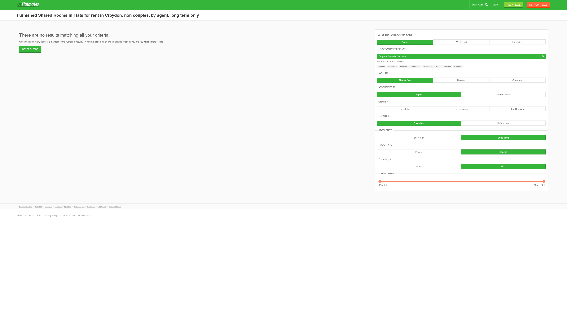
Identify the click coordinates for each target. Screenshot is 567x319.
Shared (503, 152)
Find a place (513, 4)
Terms (38, 215)
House (419, 166)
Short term (419, 137)
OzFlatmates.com (31, 5)
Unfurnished (503, 123)
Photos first (405, 80)
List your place (538, 4)
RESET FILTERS (30, 49)
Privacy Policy (50, 215)
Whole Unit (461, 42)
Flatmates (517, 42)
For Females (461, 108)
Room (405, 42)
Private (418, 151)
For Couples (517, 108)
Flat (503, 166)
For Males (405, 108)
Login (495, 4)
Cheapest (517, 80)
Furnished (419, 123)
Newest (461, 80)
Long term (503, 137)
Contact (29, 215)
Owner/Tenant (503, 94)
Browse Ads (477, 4)
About (19, 215)
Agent (419, 94)
